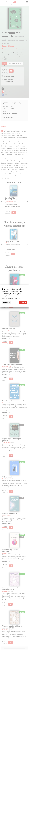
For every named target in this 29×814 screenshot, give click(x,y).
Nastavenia (7, 302)
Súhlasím (23, 302)
